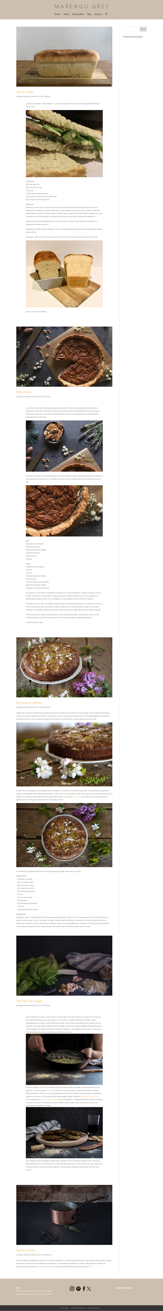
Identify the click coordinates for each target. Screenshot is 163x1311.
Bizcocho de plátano (29, 703)
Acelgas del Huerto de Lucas (89, 1096)
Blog (89, 14)
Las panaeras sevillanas (48, 1099)
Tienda (66, 14)
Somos (57, 14)
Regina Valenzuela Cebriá (27, 96)
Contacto (98, 14)
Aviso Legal (64, 1308)
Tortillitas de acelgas (29, 1001)
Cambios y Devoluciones (119, 1288)
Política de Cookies (93, 1308)
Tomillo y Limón (25, 1250)
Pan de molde (24, 92)
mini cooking (76, 797)
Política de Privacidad (78, 1308)
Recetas (47, 96)
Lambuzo (50, 1090)
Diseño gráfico (78, 14)
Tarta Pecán (23, 392)
